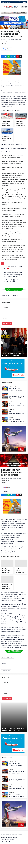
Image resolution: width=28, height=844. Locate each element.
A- (21, 53)
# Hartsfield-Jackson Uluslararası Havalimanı (11, 661)
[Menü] (2, 6)
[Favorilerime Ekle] (11, 53)
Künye (10, 836)
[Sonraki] (26, 342)
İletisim (12, 838)
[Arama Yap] (22, 7)
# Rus (3, 666)
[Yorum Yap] (15, 53)
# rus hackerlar (12, 666)
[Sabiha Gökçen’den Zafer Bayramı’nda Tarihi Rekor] (14, 396)
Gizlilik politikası (5, 838)
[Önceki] (2, 342)
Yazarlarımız (4, 836)
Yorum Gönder (7, 323)
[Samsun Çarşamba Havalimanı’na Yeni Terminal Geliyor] (14, 419)
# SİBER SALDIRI (6, 670)
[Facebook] (2, 840)
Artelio (23, 833)
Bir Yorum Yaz (6, 302)
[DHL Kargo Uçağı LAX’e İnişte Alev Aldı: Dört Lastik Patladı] (14, 412)
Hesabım (15, 836)
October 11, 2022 (9, 282)
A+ (18, 53)
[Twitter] (6, 840)
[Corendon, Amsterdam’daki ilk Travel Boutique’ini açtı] (14, 342)
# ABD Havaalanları (7, 656)
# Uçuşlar (15, 295)
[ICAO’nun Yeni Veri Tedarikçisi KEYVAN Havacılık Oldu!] (14, 388)
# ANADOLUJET (6, 295)
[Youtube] (9, 840)
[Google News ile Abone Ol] (6, 49)
